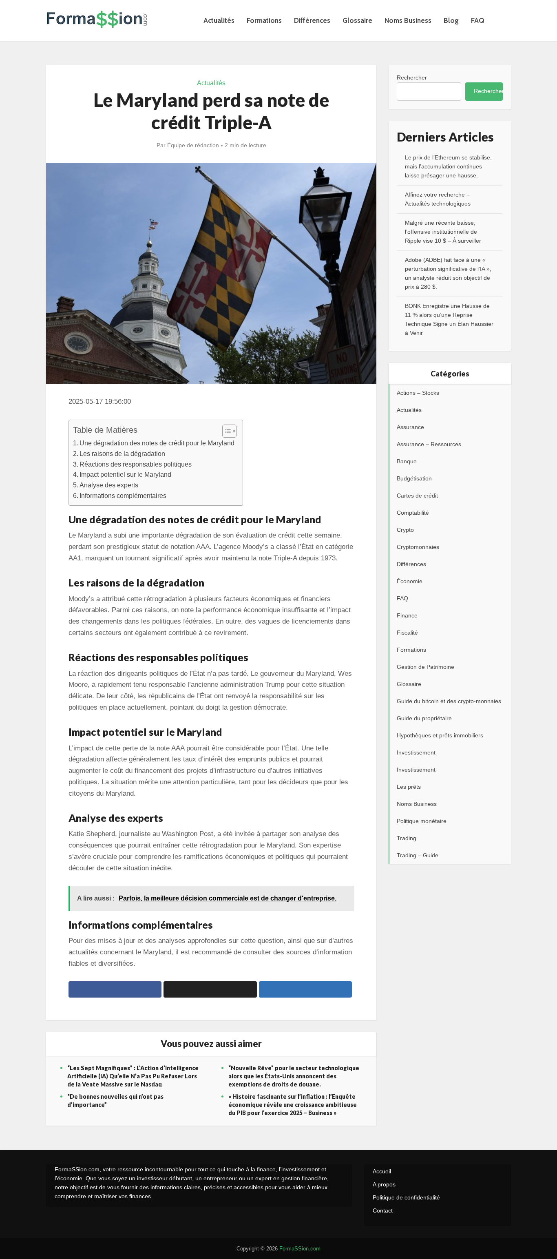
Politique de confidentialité (406, 1197)
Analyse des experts (109, 485)
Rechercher (412, 77)
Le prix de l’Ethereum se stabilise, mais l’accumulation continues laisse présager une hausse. (448, 166)
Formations (264, 20)
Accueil (382, 1171)
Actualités (218, 20)
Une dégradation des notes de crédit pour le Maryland (157, 443)
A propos (384, 1184)
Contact (383, 1210)
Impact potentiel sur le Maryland (125, 474)
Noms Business (408, 20)
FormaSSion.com (299, 1249)
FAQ (477, 20)
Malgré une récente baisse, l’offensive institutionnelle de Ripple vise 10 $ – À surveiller (443, 231)
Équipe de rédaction (193, 145)
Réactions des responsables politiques (136, 464)
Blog (451, 20)
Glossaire (357, 20)
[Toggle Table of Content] (225, 431)
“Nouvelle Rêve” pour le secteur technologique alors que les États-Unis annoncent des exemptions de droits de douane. (293, 1076)
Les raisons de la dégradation (122, 453)
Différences (312, 20)
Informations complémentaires (123, 495)
